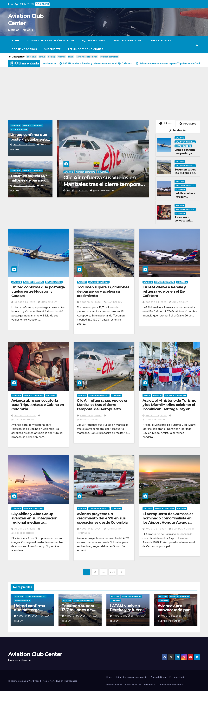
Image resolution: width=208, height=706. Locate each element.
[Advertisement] (104, 91)
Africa (146, 395)
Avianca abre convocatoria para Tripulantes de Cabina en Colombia (37, 404)
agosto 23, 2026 (25, 415)
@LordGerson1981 (183, 529)
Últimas (167, 123)
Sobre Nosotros (24, 49)
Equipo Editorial (94, 40)
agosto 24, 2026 (24, 144)
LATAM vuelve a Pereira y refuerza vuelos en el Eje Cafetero (164, 291)
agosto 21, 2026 (156, 529)
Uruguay (181, 509)
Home (16, 40)
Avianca (61, 57)
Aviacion (15, 125)
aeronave (31, 57)
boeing (51, 57)
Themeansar (70, 681)
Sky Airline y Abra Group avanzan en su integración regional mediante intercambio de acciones (34, 520)
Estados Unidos (19, 129)
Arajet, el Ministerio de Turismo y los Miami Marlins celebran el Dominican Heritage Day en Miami (169, 407)
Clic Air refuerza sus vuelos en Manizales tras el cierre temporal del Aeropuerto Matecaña (103, 407)
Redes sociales (160, 40)
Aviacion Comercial (32, 125)
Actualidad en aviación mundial (51, 40)
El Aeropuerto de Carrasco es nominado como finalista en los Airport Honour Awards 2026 (168, 520)
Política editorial (128, 40)
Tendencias (179, 130)
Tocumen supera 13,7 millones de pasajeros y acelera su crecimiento (29, 183)
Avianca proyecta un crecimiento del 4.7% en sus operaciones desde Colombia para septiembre (102, 520)
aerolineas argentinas (86, 57)
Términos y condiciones (85, 49)
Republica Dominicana (175, 395)
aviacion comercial (109, 57)
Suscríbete (52, 49)
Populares (189, 123)
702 (112, 572)
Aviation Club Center (35, 654)
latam (70, 57)
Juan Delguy (78, 190)
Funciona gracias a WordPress (24, 681)
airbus (42, 57)
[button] (197, 45)
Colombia (180, 190)
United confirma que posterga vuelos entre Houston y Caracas (29, 139)
